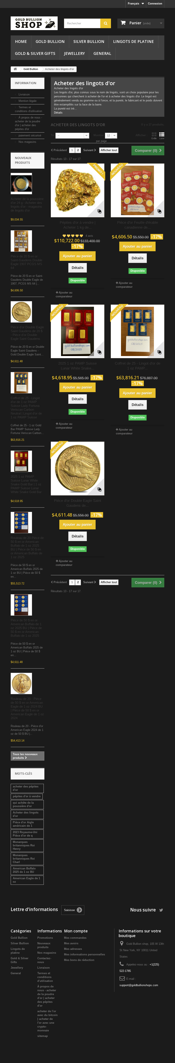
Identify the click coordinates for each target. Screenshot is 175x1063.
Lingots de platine (133, 41)
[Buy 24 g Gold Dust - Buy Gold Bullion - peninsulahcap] (21, 183)
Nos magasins (27, 141)
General (102, 53)
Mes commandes (75, 937)
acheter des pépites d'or (25, 788)
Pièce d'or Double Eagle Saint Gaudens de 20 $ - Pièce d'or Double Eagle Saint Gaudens (27, 332)
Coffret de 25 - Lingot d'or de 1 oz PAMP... (137, 365)
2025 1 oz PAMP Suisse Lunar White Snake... (77, 365)
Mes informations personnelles (84, 954)
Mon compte (76, 930)
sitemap (42, 1036)
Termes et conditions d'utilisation (45, 977)
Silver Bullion (88, 41)
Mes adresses (73, 949)
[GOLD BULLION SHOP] (34, 23)
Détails (58, 112)
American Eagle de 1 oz (26, 880)
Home (21, 41)
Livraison (24, 94)
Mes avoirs (71, 943)
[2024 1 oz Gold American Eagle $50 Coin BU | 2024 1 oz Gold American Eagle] (21, 683)
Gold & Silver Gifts (35, 53)
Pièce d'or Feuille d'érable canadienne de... (137, 224)
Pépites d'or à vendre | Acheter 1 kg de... (77, 224)
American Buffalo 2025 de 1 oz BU (24, 870)
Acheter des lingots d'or (25, 814)
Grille (154, 138)
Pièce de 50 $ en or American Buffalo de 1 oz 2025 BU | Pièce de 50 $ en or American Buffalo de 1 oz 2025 (26, 627)
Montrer (98, 135)
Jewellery (74, 53)
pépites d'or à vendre (27, 796)
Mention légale (27, 100)
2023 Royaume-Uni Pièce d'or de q (25, 834)
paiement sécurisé (29, 135)
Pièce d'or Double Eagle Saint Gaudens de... (77, 503)
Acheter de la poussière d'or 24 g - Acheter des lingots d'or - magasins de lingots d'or (27, 204)
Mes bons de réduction (79, 960)
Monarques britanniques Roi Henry (24, 845)
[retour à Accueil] (15, 69)
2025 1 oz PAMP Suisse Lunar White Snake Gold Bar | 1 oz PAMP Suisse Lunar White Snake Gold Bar (26, 484)
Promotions (45, 937)
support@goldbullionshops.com (139, 985)
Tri (52, 135)
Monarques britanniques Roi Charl (24, 859)
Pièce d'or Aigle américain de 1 (23, 824)
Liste (161, 138)
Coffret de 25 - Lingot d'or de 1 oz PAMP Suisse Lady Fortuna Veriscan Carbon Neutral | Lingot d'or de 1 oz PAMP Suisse (26, 407)
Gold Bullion (50, 41)
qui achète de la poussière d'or (23, 804)
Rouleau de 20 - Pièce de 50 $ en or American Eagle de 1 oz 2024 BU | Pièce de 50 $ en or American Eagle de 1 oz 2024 (27, 708)
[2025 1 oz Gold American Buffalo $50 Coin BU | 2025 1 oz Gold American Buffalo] (21, 522)
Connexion (155, 3)
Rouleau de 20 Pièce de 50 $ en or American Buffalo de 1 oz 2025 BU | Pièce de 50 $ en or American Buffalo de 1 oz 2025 (27, 547)
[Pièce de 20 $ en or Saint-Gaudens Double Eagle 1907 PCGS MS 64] (21, 241)
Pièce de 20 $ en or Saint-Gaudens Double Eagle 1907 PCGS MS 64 (26, 262)
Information (25, 83)
